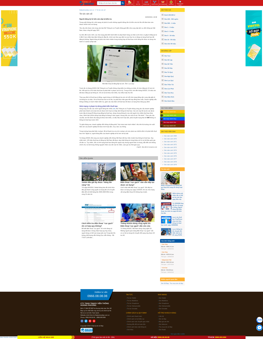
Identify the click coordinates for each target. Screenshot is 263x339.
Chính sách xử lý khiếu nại (135, 319)
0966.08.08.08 (97, 296)
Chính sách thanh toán (134, 316)
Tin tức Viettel (131, 298)
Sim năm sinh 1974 (170, 150)
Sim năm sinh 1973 (170, 147)
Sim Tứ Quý (168, 72)
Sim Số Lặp (168, 60)
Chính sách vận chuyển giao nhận (138, 321)
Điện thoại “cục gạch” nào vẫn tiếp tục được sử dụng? (137, 183)
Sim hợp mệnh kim (170, 112)
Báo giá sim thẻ (164, 321)
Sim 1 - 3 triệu (169, 27)
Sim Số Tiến (168, 64)
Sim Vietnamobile (164, 306)
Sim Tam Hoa (169, 93)
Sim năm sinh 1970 (170, 139)
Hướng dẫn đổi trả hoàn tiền (136, 324)
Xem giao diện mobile (178, 334)
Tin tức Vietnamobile (133, 306)
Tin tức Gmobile (132, 308)
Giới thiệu (130, 329)
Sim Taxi (167, 56)
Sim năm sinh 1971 (170, 141)
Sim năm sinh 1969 (170, 136)
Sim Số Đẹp (165, 283)
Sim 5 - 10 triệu (169, 35)
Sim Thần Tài (169, 84)
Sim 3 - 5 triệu (169, 31)
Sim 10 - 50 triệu (170, 39)
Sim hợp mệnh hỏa (170, 122)
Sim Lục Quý (168, 80)
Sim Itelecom (163, 324)
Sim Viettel (162, 298)
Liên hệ (161, 316)
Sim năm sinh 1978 (170, 162)
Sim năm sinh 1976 (170, 156)
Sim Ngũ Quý (169, 76)
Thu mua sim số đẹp (176, 283)
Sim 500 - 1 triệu (170, 23)
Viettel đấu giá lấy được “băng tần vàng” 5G (97, 183)
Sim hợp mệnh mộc (170, 115)
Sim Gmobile (163, 308)
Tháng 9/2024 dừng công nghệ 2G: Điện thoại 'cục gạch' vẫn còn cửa (136, 224)
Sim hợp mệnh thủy (170, 119)
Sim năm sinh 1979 (170, 164)
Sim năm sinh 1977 (170, 159)
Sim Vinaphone (164, 303)
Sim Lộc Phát (169, 88)
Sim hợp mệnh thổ (170, 126)
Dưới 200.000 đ (169, 15)
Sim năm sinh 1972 (170, 144)
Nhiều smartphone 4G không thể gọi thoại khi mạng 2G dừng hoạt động (171, 187)
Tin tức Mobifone (132, 300)
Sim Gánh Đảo (169, 101)
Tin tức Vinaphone (133, 303)
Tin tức (129, 294)
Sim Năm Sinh (169, 97)
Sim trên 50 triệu (170, 44)
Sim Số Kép (168, 68)
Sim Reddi (162, 329)
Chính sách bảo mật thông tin (136, 327)
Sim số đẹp (162, 319)
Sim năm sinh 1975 (170, 153)
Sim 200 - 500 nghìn (171, 19)
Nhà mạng (162, 294)
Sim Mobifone (163, 300)
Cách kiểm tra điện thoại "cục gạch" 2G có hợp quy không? (97, 224)
